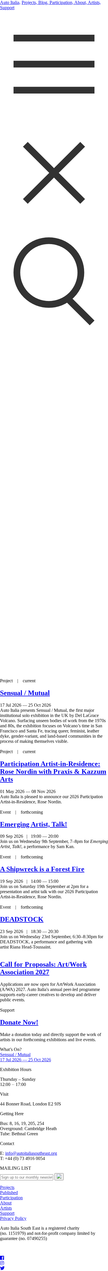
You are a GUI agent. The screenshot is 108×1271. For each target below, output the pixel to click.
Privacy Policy (13, 1218)
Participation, (60, 2)
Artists (6, 1208)
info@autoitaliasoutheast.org (31, 1153)
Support (7, 7)
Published (9, 1192)
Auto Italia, (10, 2)
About (6, 1202)
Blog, (42, 2)
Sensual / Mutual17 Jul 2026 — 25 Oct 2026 (25, 1057)
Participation (11, 1197)
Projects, (29, 2)
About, (80, 2)
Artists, (94, 2)
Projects (7, 1187)
